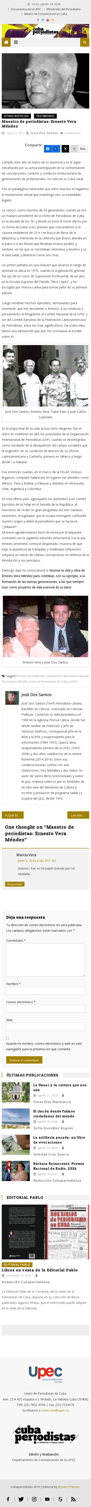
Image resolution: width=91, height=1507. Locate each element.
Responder (14, 884)
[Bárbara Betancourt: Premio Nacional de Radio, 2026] (16, 1171)
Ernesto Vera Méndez (30, 676)
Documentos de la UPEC (26, 9)
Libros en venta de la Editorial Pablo (40, 1270)
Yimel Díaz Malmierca (52, 1101)
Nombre (13, 984)
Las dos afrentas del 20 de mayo (80, 815)
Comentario (16, 940)
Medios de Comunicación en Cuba (45, 14)
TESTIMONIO (45, 116)
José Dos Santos (44, 132)
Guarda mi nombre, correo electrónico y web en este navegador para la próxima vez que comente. (44, 1046)
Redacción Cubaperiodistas (57, 1180)
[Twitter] (65, 149)
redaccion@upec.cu (55, 1410)
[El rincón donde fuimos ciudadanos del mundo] (16, 1118)
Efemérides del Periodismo (64, 9)
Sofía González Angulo (53, 1128)
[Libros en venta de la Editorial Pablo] (45, 1232)
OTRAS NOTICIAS (16, 116)
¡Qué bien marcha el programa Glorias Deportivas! (16, 815)
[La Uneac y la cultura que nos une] (16, 1092)
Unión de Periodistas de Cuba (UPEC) (53, 681)
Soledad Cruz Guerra (51, 1154)
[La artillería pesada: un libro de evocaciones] (16, 1145)
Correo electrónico (21, 1002)
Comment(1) (72, 133)
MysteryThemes (69, 1487)
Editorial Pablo (25, 1197)
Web (9, 1020)
